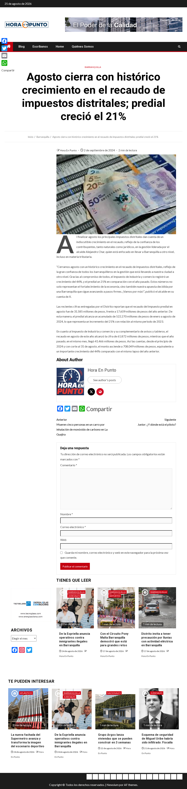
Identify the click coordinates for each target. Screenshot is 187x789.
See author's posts (104, 380)
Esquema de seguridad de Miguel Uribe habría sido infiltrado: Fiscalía (157, 738)
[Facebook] (8, 41)
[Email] (8, 55)
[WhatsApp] (8, 63)
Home (60, 46)
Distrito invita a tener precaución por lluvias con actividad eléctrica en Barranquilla (157, 639)
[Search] (179, 46)
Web (63, 539)
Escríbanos (40, 46)
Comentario (68, 465)
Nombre (66, 514)
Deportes (114, 595)
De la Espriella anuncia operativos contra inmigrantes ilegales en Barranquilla (74, 639)
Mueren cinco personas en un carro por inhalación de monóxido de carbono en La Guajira (82, 427)
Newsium (113, 784)
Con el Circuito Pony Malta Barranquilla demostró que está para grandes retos (114, 639)
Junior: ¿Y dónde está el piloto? (157, 422)
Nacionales (114, 693)
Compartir (99, 409)
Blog (21, 46)
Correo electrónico (73, 527)
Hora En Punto (68, 150)
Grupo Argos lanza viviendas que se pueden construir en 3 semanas (115, 738)
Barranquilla (93, 67)
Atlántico (26, 693)
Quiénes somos (83, 46)
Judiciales (74, 595)
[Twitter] (8, 48)
